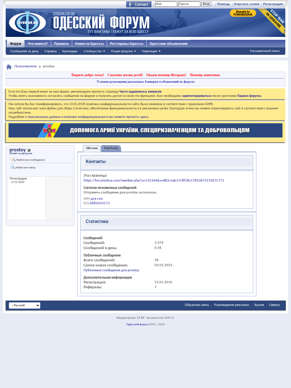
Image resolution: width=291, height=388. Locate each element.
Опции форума (122, 51)
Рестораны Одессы (126, 44)
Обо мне (92, 148)
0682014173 (100, 203)
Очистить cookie (246, 4)
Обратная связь (197, 305)
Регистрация (273, 4)
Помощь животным (205, 75)
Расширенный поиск (265, 51)
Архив (259, 305)
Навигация (149, 51)
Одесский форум (137, 324)
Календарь (70, 51)
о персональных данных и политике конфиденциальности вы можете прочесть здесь (86, 117)
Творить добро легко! (87, 75)
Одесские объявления (168, 44)
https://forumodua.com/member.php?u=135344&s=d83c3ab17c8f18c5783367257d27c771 (154, 180)
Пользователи (25, 66)
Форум (15, 44)
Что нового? (38, 44)
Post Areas (111, 148)
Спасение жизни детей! (125, 75)
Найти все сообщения (30, 160)
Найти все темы (25, 167)
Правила (61, 44)
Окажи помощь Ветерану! (166, 75)
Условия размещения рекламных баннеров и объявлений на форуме (146, 81)
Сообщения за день (24, 51)
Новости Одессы (89, 44)
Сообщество (93, 51)
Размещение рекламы (231, 305)
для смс (97, 199)
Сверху (274, 305)
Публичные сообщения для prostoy (111, 270)
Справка (50, 51)
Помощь (223, 4)
